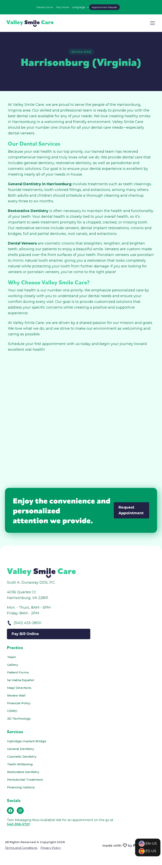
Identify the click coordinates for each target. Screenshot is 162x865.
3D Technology (19, 718)
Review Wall (16, 695)
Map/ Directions (19, 688)
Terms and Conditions (21, 848)
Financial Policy (18, 703)
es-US (150, 851)
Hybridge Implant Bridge (26, 741)
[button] (80, 7)
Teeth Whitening (20, 764)
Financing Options (21, 787)
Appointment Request (104, 7)
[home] (30, 23)
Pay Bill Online (25, 634)
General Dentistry (20, 749)
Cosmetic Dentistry (21, 756)
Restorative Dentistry (23, 772)
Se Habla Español (20, 680)
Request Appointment (131, 510)
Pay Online (62, 7)
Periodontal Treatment (25, 779)
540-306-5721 (18, 824)
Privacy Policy (50, 848)
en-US (151, 843)
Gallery (12, 665)
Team (11, 657)
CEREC (12, 711)
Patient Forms (45, 7)
